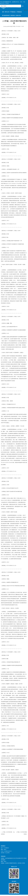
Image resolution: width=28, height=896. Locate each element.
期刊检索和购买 (6, 15)
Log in (26, 10)
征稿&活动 (18, 15)
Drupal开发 (7, 852)
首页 (3, 11)
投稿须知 (12, 15)
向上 (14, 832)
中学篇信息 (13, 11)
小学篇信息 (19, 11)
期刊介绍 (7, 11)
